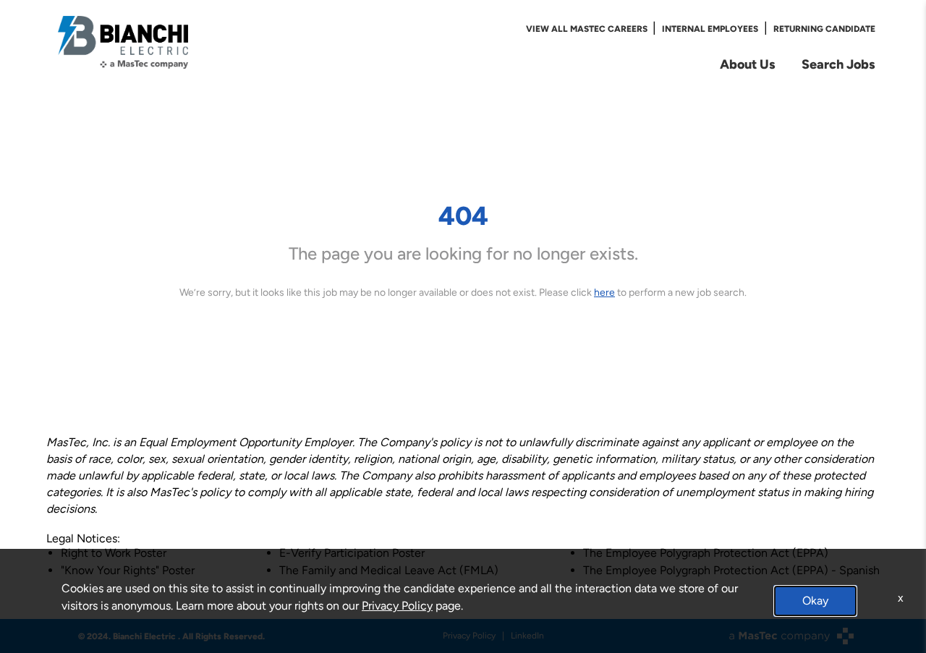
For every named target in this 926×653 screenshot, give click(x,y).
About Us (748, 64)
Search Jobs (838, 64)
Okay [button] (815, 600)
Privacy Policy (397, 606)
